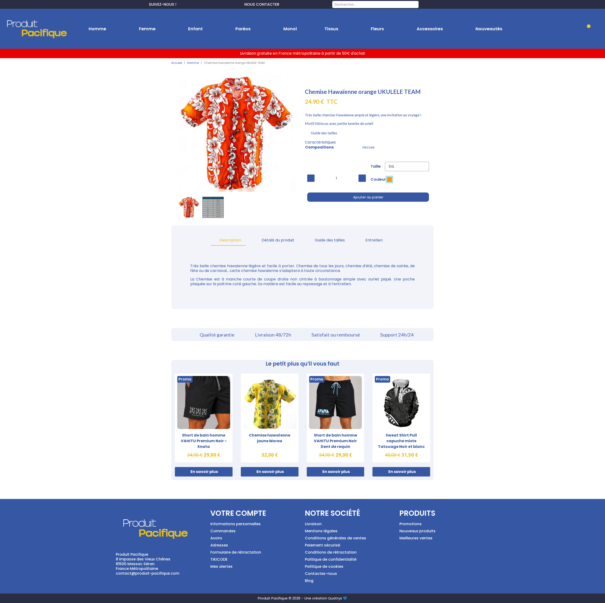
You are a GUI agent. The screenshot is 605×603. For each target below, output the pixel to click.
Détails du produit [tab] (278, 240)
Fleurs (377, 29)
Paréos (243, 29)
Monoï (290, 29)
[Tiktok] (203, 4)
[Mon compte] (572, 29)
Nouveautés (488, 29)
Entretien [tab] (374, 240)
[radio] (389, 179)
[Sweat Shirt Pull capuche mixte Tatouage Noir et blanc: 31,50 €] (401, 418)
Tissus (331, 29)
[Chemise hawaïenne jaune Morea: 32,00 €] (269, 418)
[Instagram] (195, 4)
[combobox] (369, 4)
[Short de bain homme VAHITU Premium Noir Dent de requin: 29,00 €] (335, 418)
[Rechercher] (415, 4)
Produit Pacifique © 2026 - (280, 598)
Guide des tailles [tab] (330, 240)
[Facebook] (180, 4)
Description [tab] (230, 240)
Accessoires (430, 29)
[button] (587, 29)
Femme (147, 29)
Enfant (195, 29)
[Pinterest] (187, 4)
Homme (97, 29)
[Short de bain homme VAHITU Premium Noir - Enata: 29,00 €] (204, 418)
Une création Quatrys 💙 (325, 598)
